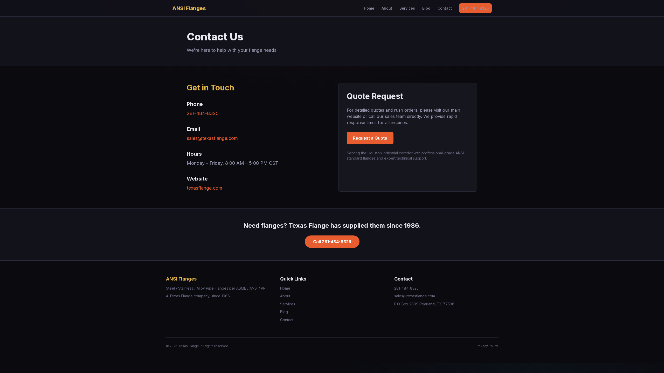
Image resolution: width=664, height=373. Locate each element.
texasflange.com (204, 188)
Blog (426, 8)
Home (369, 8)
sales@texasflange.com (212, 138)
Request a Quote (370, 138)
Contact (445, 8)
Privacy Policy (487, 346)
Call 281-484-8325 (332, 241)
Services (407, 8)
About (387, 8)
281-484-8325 (475, 8)
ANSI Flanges (189, 8)
